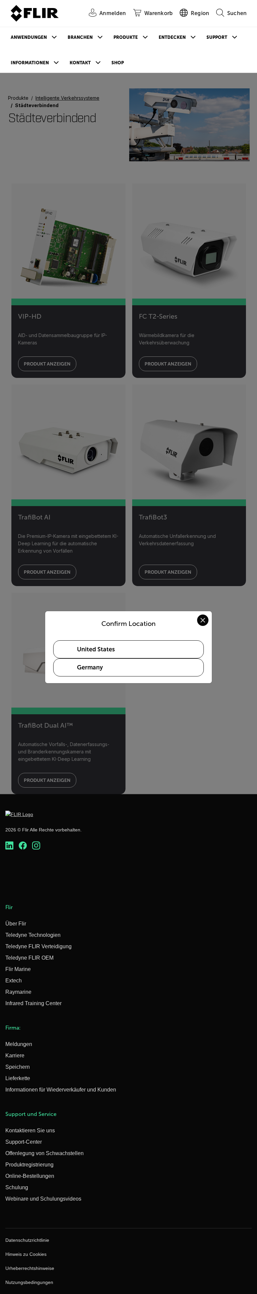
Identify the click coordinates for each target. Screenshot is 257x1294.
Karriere (14, 1055)
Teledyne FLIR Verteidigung (38, 946)
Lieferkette (17, 1078)
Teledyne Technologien (33, 935)
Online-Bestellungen (29, 1176)
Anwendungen (29, 37)
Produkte (125, 37)
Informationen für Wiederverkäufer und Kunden (60, 1090)
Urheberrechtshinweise (29, 1268)
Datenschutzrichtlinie (27, 1240)
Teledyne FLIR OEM (29, 958)
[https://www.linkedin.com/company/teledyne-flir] (9, 845)
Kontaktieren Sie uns (30, 1130)
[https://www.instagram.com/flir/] (36, 845)
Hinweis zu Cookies (26, 1254)
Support (216, 37)
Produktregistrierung (29, 1164)
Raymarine (18, 992)
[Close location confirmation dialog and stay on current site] (202, 620)
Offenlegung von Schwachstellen (44, 1153)
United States (96, 649)
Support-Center (23, 1142)
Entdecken (172, 37)
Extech (13, 980)
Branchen (80, 37)
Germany (90, 667)
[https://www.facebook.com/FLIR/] (23, 845)
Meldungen (18, 1044)
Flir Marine (18, 969)
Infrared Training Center (33, 1003)
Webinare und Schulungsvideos (43, 1199)
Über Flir (15, 923)
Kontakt (80, 62)
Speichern (17, 1067)
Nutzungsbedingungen (29, 1282)
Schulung (16, 1187)
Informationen (30, 62)
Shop (117, 62)
